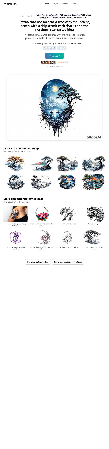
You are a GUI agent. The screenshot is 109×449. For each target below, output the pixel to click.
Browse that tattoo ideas (38, 262)
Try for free (53, 56)
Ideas (47, 3)
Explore (65, 3)
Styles (55, 3)
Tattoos (30, 16)
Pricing (74, 3)
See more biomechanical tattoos (68, 262)
